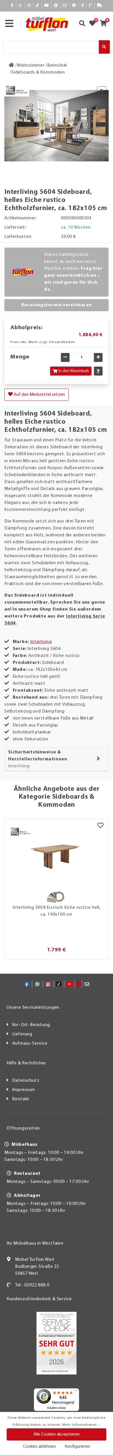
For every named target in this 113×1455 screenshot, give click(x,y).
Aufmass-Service (30, 1043)
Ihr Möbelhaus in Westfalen (35, 1243)
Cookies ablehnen (39, 1446)
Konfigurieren (77, 1446)
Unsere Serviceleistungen (33, 1007)
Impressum (23, 1090)
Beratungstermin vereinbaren (56, 305)
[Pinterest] (56, 6)
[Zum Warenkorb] (105, 24)
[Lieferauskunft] (100, 6)
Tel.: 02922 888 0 (32, 1285)
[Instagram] (29, 6)
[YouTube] (46, 6)
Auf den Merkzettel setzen (39, 394)
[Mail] (65, 6)
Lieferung (22, 1034)
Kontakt (21, 1099)
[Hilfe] (74, 6)
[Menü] (75, 1391)
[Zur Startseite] (11, 65)
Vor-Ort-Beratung (31, 1025)
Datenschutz (26, 1080)
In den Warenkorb (74, 371)
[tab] (56, 759)
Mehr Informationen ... (81, 1425)
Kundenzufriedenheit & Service (39, 1299)
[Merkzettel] (100, 826)
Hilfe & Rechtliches (26, 1063)
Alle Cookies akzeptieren (56, 1434)
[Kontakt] (90, 6)
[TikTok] (37, 6)
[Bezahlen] (83, 6)
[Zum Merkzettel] (94, 24)
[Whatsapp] (20, 6)
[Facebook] (12, 6)
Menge (20, 357)
